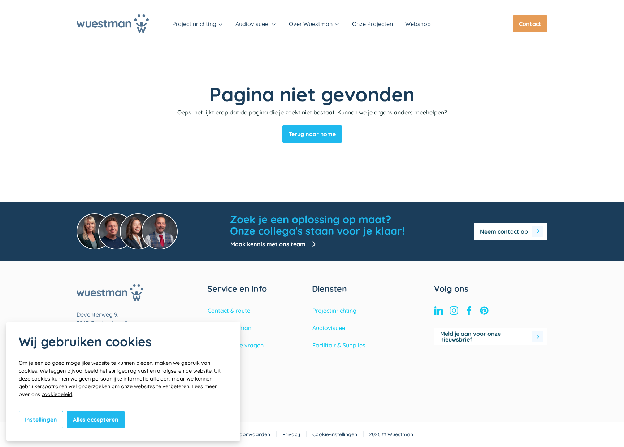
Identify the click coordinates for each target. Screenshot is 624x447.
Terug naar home (312, 134)
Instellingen (41, 419)
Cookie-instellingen (334, 434)
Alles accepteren (95, 419)
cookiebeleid (57, 394)
